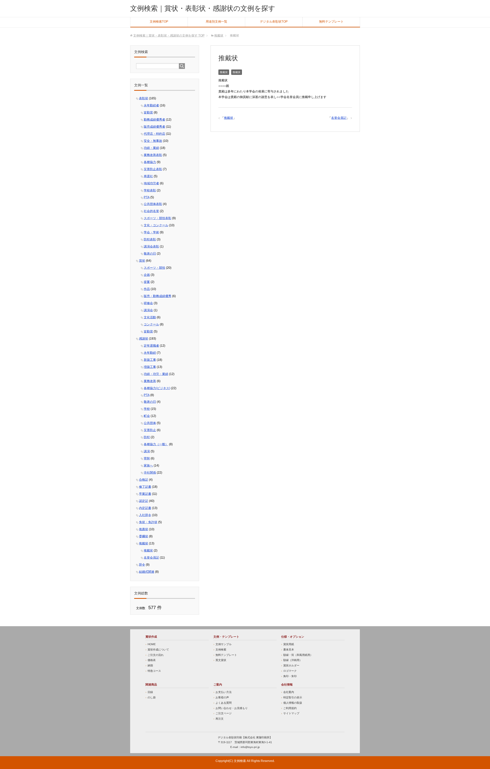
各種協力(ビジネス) (157, 388)
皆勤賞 (148, 112)
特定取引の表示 (292, 697)
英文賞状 (221, 660)
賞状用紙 (288, 644)
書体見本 (288, 649)
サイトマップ (291, 713)
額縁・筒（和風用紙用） (298, 654)
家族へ (148, 465)
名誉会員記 (338, 117)
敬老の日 (150, 253)
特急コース (154, 670)
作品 (147, 289)
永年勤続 (150, 352)
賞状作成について (158, 649)
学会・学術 (151, 232)
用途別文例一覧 (216, 21)
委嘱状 (143, 536)
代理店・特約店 (154, 133)
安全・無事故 (153, 140)
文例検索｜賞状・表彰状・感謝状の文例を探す (202, 8)
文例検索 (221, 649)
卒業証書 (145, 493)
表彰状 (143, 98)
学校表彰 (150, 190)
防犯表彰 (150, 239)
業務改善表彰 (153, 155)
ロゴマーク (290, 670)
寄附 (147, 458)
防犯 (147, 437)
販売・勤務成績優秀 (157, 296)
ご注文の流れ (156, 654)
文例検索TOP (159, 21)
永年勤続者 (151, 105)
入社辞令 (145, 515)
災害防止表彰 (153, 169)
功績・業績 (151, 148)
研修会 (148, 303)
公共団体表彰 (153, 204)
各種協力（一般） (156, 444)
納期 (150, 665)
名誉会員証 (151, 557)
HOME (152, 644)
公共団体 (150, 423)
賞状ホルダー (291, 665)
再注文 (220, 718)
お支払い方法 (224, 692)
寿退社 (148, 176)
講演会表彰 (151, 246)
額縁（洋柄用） (292, 660)
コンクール (151, 324)
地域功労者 (151, 183)
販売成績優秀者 (154, 126)
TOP (169, 35)
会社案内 (288, 692)
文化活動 (150, 317)
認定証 (143, 501)
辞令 (142, 564)
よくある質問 (224, 702)
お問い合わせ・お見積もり (232, 708)
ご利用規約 (290, 708)
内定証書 (145, 508)
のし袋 (152, 697)
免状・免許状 (148, 522)
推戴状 (224, 72)
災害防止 (150, 430)
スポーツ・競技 (154, 267)
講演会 (148, 310)
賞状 (142, 260)
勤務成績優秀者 (154, 119)
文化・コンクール (156, 225)
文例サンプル (224, 644)
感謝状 (143, 338)
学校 (147, 408)
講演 (147, 451)
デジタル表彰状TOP (274, 21)
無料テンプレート (331, 21)
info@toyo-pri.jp (250, 747)
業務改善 (150, 381)
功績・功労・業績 (156, 374)
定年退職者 (151, 345)
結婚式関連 (146, 571)
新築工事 (150, 359)
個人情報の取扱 (292, 702)
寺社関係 (150, 472)
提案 (147, 282)
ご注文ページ (224, 713)
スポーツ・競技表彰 (157, 218)
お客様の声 (222, 697)
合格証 (143, 479)
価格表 (152, 660)
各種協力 (150, 162)
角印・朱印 (290, 676)
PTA (146, 197)
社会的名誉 (151, 211)
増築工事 (150, 367)
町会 (147, 416)
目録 (150, 692)
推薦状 (143, 529)
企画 (147, 274)
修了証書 (145, 486)
